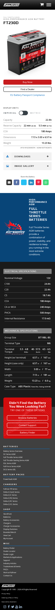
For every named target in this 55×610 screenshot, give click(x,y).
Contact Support (27, 425)
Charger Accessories (11, 526)
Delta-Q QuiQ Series (11, 492)
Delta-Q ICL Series (10, 504)
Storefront (7, 514)
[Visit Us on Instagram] (5, 606)
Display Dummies (10, 529)
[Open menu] (49, 4)
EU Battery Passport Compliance (27, 95)
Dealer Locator (9, 551)
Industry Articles (9, 563)
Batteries (7, 517)
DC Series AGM (9, 454)
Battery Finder (27, 432)
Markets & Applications (12, 557)
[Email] (9, 182)
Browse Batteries (27, 417)
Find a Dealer (28, 89)
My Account (8, 538)
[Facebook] (16, 182)
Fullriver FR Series (10, 489)
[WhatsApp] (46, 182)
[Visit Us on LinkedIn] (21, 606)
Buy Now (27, 82)
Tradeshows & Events (11, 566)
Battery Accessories (11, 520)
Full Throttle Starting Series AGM (16, 460)
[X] (24, 182)
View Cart (7, 535)
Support (6, 560)
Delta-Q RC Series (10, 501)
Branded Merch (9, 532)
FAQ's (5, 569)
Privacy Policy (6, 594)
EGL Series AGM (9, 463)
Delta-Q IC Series (10, 495)
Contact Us (7, 576)
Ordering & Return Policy (10, 598)
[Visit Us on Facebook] (9, 606)
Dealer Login (8, 554)
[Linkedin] (31, 182)
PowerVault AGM (10, 479)
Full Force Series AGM (12, 466)
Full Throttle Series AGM (12, 457)
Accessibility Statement (9, 602)
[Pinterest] (38, 182)
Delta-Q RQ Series (10, 498)
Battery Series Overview (12, 451)
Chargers (7, 523)
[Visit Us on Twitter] (13, 606)
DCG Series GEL (9, 469)
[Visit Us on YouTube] (17, 606)
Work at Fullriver (9, 572)
